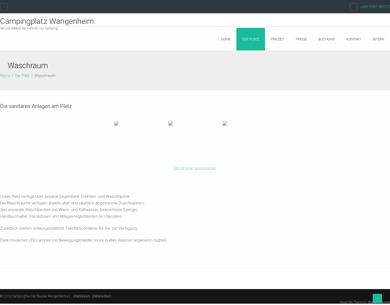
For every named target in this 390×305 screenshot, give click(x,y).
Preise (301, 39)
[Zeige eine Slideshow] (195, 169)
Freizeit (277, 39)
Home (226, 39)
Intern (378, 39)
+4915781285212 (375, 7)
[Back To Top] (377, 298)
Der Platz (250, 39)
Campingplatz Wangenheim (47, 21)
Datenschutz (102, 296)
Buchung (326, 39)
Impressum (81, 296)
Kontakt (353, 39)
